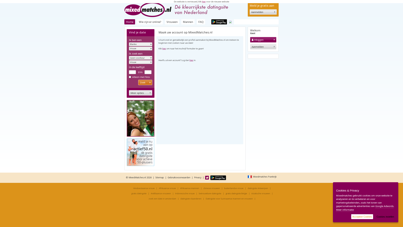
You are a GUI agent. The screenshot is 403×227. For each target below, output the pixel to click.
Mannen (188, 22)
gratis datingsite (139, 193)
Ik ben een (135, 40)
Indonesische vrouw (185, 193)
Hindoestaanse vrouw (144, 188)
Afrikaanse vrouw (167, 188)
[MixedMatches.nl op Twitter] (205, 177)
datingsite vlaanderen (191, 198)
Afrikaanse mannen (189, 188)
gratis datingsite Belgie (236, 193)
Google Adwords (384, 206)
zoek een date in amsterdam (162, 198)
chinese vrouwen (211, 188)
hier (204, 1)
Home (129, 22)
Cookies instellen (385, 216)
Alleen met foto (141, 77)
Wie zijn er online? (150, 22)
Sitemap (159, 177)
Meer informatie (345, 209)
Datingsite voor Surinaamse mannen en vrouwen (229, 198)
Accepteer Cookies (362, 216)
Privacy (197, 177)
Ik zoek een (135, 53)
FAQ (201, 22)
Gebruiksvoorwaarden (179, 177)
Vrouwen (172, 22)
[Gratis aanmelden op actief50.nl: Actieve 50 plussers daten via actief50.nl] (140, 152)
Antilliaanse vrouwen (161, 193)
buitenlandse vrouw (233, 188)
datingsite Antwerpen (258, 188)
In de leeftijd (137, 67)
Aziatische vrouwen (260, 193)
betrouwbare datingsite (210, 193)
